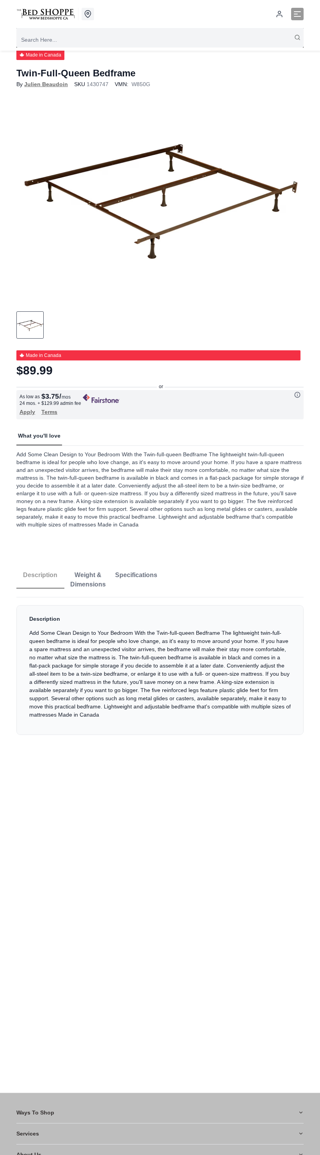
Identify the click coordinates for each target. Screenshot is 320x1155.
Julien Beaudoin (46, 84)
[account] (279, 14)
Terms (49, 412)
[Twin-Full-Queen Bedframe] (160, 197)
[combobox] (160, 40)
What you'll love (39, 436)
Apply (27, 412)
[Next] (292, 197)
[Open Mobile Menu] (297, 14)
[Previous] (27, 197)
